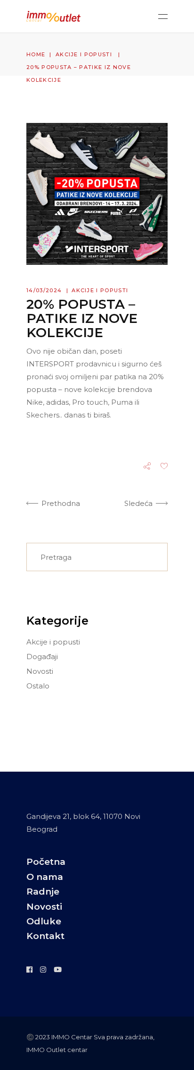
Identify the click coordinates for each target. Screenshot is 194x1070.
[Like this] (164, 466)
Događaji (42, 656)
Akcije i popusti (84, 54)
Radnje (42, 891)
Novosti (39, 671)
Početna (45, 861)
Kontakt (45, 936)
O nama (44, 876)
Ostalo (37, 685)
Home (35, 54)
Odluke (43, 921)
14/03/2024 (44, 290)
